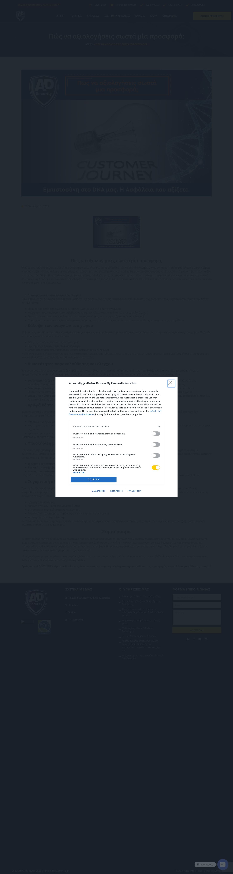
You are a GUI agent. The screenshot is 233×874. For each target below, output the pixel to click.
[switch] (156, 433)
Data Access (116, 490)
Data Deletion (98, 490)
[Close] (171, 384)
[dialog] (116, 437)
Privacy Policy (134, 490)
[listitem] (116, 426)
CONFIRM (94, 479)
